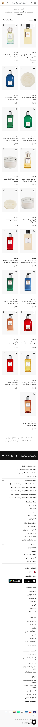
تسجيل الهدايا (32, 654)
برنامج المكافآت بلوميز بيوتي (29, 668)
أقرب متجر (33, 624)
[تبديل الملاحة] (35, 3)
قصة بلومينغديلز (31, 621)
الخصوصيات (32, 638)
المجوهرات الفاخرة (31, 558)
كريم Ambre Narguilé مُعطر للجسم (29, 221)
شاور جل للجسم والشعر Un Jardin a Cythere (29, 383)
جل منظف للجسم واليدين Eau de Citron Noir (10, 98)
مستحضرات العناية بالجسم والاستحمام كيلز (23, 494)
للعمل (34, 635)
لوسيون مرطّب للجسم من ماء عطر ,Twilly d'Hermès (28, 261)
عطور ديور (33, 512)
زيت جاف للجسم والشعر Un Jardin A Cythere (29, 180)
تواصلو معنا (32, 591)
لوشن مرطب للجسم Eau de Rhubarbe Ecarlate (10, 261)
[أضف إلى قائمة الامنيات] (21, 25)
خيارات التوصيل (31, 594)
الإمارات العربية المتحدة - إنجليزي (29, 681)
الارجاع (34, 605)
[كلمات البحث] (31, 3)
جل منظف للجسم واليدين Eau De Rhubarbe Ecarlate (28, 343)
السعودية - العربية (30, 701)
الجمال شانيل (32, 505)
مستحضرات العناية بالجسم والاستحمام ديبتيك (23, 490)
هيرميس (33, 52)
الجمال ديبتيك (32, 519)
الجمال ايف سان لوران (29, 530)
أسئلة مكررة (32, 611)
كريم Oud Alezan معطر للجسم (11, 180)
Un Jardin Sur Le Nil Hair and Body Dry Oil (10, 56)
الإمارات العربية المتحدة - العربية (29, 686)
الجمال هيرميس (19, 9)
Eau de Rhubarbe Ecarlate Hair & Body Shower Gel (11, 384)
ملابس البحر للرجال (30, 561)
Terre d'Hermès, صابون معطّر (29, 98)
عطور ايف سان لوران (29, 536)
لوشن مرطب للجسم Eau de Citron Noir (28, 302)
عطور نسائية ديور (30, 533)
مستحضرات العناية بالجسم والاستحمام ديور (23, 487)
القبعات (33, 551)
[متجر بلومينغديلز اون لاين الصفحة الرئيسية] (19, 2)
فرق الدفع (33, 608)
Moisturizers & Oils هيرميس (27, 473)
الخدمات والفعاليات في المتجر (29, 659)
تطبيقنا (34, 628)
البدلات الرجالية (32, 547)
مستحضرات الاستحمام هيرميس (26, 469)
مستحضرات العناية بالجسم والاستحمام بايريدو (23, 497)
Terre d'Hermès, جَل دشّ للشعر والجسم (28, 56)
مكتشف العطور (31, 663)
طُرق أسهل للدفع (30, 631)
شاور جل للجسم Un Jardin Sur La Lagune (28, 424)
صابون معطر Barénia (11, 220)
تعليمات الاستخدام (30, 641)
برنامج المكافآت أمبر (30, 672)
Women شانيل (31, 526)
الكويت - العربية (31, 694)
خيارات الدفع (32, 598)
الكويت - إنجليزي (31, 691)
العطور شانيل (32, 515)
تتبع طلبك (33, 601)
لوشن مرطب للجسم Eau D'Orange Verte (10, 302)
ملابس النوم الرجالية (30, 554)
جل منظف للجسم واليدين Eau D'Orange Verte (28, 139)
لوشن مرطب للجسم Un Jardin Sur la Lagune (11, 343)
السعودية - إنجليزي (30, 697)
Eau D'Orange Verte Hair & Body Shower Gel (10, 139)
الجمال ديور (32, 508)
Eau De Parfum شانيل (29, 540)
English (30, 572)
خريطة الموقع (32, 645)
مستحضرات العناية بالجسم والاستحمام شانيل (23, 484)
